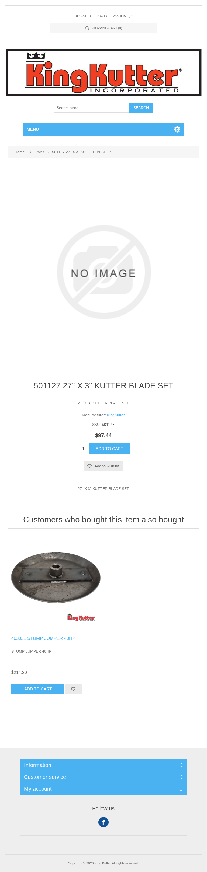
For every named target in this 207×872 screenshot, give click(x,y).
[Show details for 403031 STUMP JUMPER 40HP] (55, 583)
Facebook (103, 822)
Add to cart (109, 448)
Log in (101, 16)
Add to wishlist (107, 466)
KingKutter (116, 415)
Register (83, 16)
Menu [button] (33, 129)
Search (141, 108)
